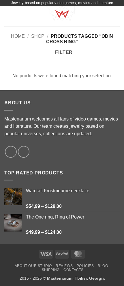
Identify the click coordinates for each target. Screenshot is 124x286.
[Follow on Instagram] (24, 152)
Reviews (64, 266)
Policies (85, 266)
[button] (7, 16)
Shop (37, 36)
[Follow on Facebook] (11, 152)
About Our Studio (33, 266)
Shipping (51, 270)
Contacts (73, 270)
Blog (103, 266)
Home (18, 36)
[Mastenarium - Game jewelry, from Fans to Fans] (62, 16)
